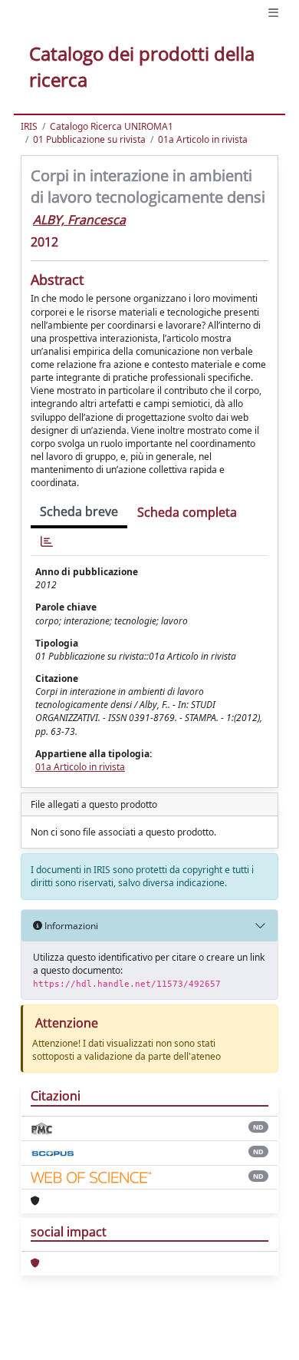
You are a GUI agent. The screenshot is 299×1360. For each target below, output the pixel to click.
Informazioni (70, 925)
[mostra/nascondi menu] (273, 12)
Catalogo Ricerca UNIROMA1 (111, 126)
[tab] (47, 542)
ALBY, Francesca (79, 219)
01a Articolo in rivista (203, 139)
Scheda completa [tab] (187, 512)
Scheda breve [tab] (79, 511)
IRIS (29, 126)
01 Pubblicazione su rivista (89, 139)
